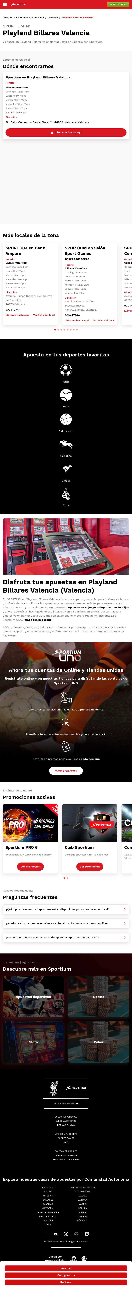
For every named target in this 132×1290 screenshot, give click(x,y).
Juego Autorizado (66, 1121)
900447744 (13, 309)
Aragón (47, 1191)
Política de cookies (66, 1151)
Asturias (48, 1196)
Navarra (82, 1216)
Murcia (82, 1212)
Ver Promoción (30, 866)
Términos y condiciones (66, 1159)
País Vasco (83, 1220)
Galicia (83, 1196)
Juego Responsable (66, 1117)
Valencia (53, 17)
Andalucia (48, 1187)
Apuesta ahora (118, 4)
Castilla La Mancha (48, 1212)
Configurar (64, 1275)
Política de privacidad (66, 1155)
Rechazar (66, 1282)
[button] (55, 330)
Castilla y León (47, 1216)
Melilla (82, 1208)
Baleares (48, 1200)
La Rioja (82, 1200)
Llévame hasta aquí (17, 315)
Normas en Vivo (66, 1125)
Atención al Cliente (66, 1134)
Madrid (83, 1204)
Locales (7, 17)
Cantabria (47, 1208)
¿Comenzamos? (66, 770)
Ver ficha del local (44, 315)
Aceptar (66, 1268)
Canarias (48, 1204)
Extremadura (82, 1191)
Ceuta (48, 1224)
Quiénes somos (66, 1138)
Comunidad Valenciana (30, 17)
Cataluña (48, 1220)
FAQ (66, 1142)
